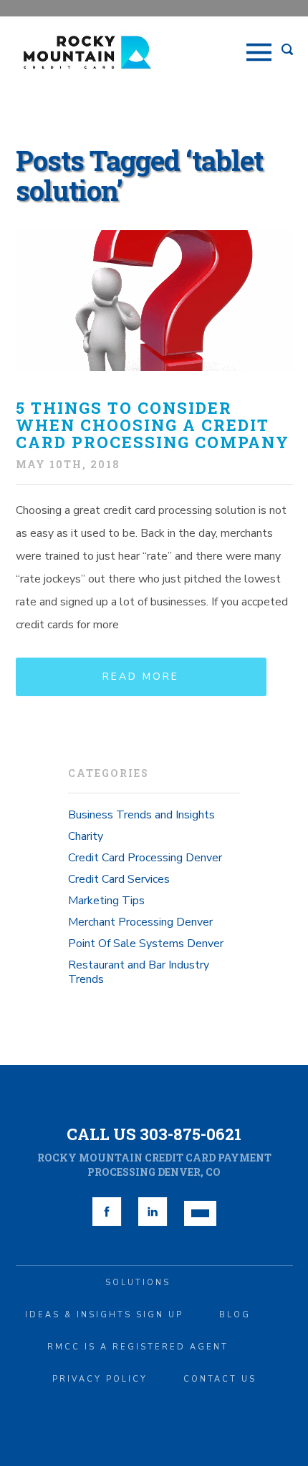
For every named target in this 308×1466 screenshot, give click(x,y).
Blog (235, 1314)
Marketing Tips (106, 900)
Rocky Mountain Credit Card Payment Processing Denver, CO (154, 1165)
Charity (85, 836)
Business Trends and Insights (141, 815)
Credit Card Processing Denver (145, 858)
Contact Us (219, 1379)
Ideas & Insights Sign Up (104, 1314)
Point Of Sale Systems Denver (145, 943)
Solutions (137, 1282)
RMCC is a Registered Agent (137, 1347)
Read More (140, 676)
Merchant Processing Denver (140, 922)
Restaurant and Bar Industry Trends (138, 972)
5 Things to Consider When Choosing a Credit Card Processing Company (152, 424)
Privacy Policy (100, 1379)
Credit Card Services (119, 879)
